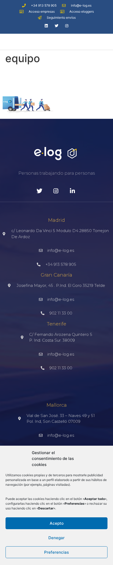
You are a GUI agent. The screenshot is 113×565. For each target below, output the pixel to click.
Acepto (57, 523)
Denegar (56, 537)
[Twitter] (56, 26)
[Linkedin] (46, 26)
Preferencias (56, 552)
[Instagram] (67, 26)
